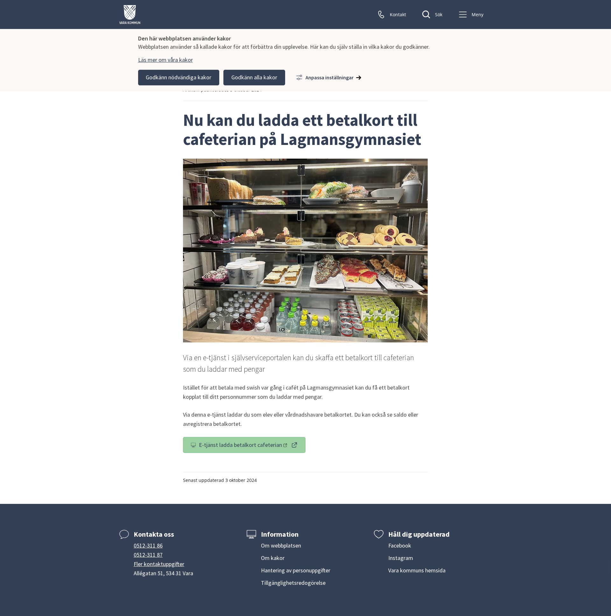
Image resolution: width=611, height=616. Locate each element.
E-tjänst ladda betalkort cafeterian (250, 446)
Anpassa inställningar (330, 77)
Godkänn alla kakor (254, 77)
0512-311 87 (148, 554)
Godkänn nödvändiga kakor (178, 77)
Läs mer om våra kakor (165, 59)
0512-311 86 (148, 545)
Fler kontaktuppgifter (159, 564)
